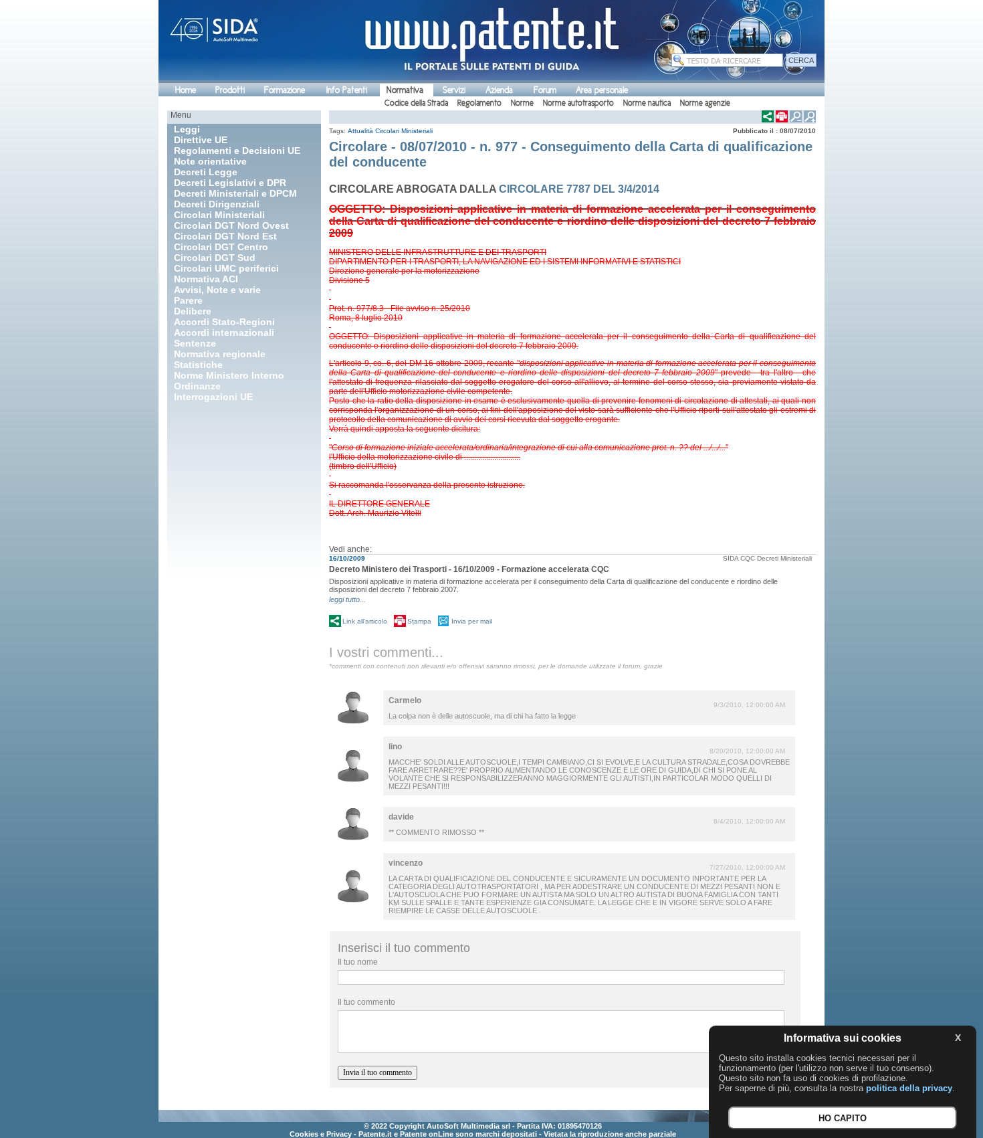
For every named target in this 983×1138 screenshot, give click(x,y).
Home (185, 90)
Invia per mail (471, 621)
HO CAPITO (842, 1118)
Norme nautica (647, 103)
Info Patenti (346, 90)
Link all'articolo (364, 621)
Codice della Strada (416, 103)
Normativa (405, 90)
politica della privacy (909, 1088)
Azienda (499, 90)
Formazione (284, 90)
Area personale (602, 90)
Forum (545, 90)
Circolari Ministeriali (404, 130)
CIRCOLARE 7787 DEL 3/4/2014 (579, 189)
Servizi (454, 90)
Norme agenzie (705, 103)
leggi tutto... (347, 599)
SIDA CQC (739, 558)
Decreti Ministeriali (784, 558)
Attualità (360, 130)
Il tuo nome (358, 962)
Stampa (419, 621)
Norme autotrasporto (578, 103)
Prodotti (230, 90)
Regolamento (479, 103)
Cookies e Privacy (321, 1134)
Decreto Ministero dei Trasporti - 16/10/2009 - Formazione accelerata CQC (469, 569)
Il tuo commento (366, 1002)
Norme (522, 103)
